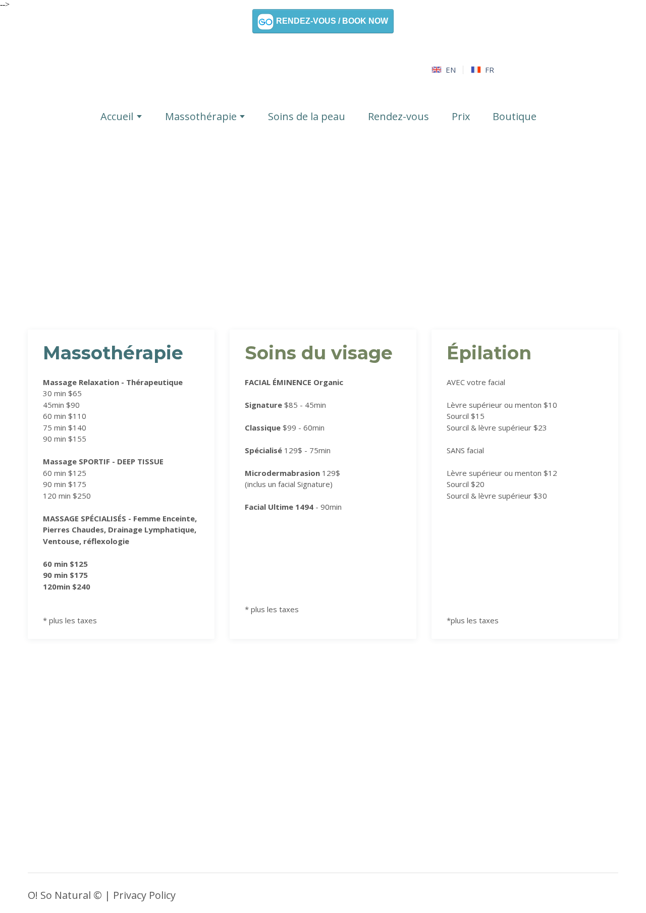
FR (489, 70)
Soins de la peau (306, 116)
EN (451, 70)
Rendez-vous (398, 116)
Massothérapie (201, 116)
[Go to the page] (323, 70)
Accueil (116, 116)
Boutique (514, 116)
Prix (461, 116)
